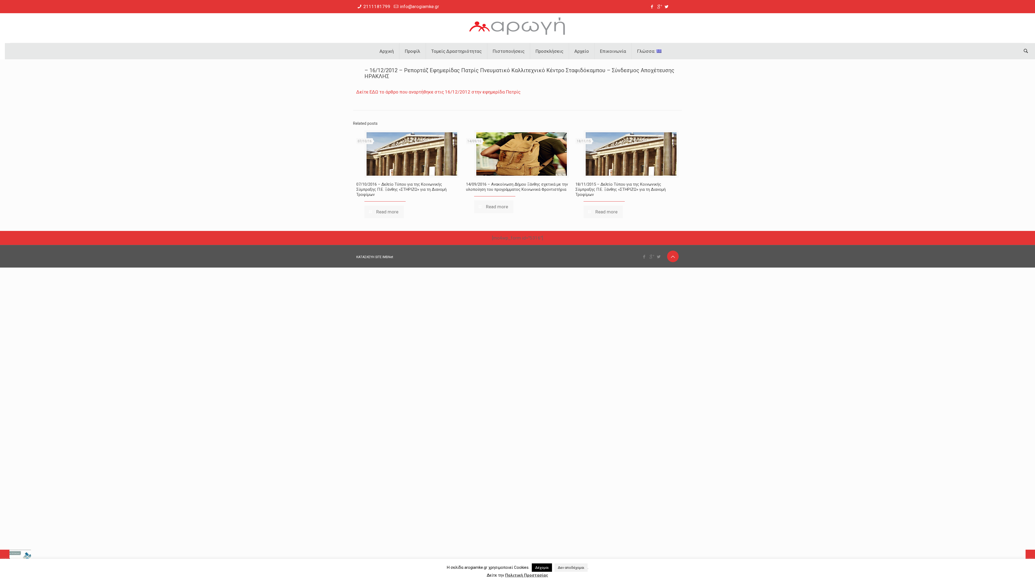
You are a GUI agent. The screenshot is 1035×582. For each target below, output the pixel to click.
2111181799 (376, 6)
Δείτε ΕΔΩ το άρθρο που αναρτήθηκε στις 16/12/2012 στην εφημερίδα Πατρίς (438, 92)
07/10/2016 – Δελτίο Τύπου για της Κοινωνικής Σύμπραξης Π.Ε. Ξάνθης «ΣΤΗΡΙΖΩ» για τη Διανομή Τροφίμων (401, 189)
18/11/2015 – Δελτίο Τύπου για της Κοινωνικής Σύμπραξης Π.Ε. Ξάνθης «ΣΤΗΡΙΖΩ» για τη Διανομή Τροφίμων (620, 189)
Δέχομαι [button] (542, 568)
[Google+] (659, 6)
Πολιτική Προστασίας (526, 575)
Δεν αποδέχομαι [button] (571, 568)
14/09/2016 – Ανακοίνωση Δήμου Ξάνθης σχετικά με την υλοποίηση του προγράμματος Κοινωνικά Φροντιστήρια (517, 187)
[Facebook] (652, 6)
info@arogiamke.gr (419, 6)
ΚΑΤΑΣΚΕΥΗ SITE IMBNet (374, 257)
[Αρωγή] (517, 28)
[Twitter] (667, 6)
